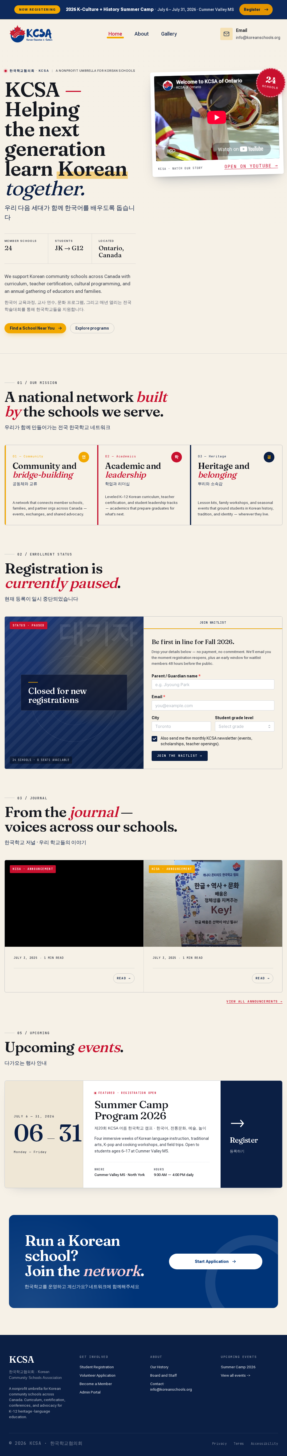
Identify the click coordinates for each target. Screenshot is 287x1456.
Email (158, 697)
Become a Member (96, 1383)
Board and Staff (163, 1375)
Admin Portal (90, 1392)
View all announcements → (254, 1001)
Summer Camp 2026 (238, 1367)
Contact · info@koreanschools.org (171, 1386)
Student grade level (234, 718)
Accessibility (264, 1443)
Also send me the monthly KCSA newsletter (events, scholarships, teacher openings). (206, 741)
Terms (238, 1443)
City (155, 718)
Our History (159, 1367)
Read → (124, 978)
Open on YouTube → (251, 166)
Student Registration (97, 1367)
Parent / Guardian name (176, 676)
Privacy (219, 1443)
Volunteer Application (97, 1375)
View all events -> (235, 1375)
